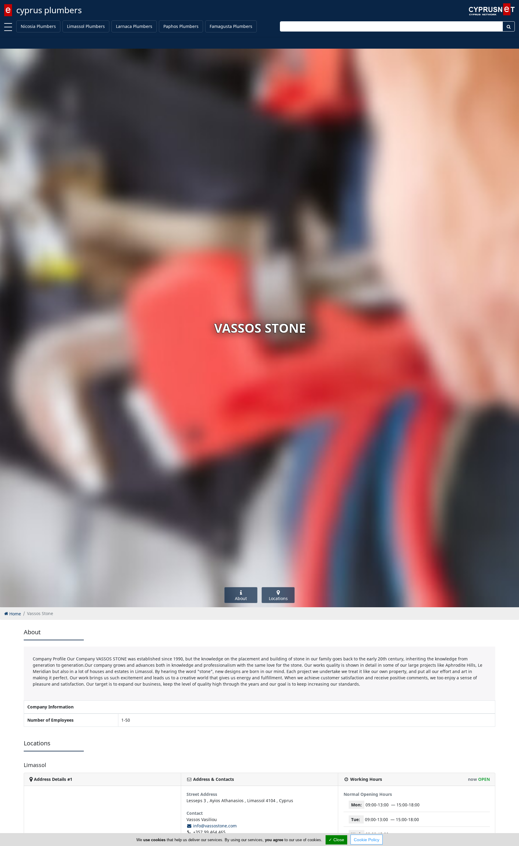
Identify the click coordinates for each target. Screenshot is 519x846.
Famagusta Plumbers (231, 26)
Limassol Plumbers (86, 26)
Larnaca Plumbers (134, 26)
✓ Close (336, 839)
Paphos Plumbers (181, 26)
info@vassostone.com (214, 826)
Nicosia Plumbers (38, 26)
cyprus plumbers (49, 10)
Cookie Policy (366, 839)
